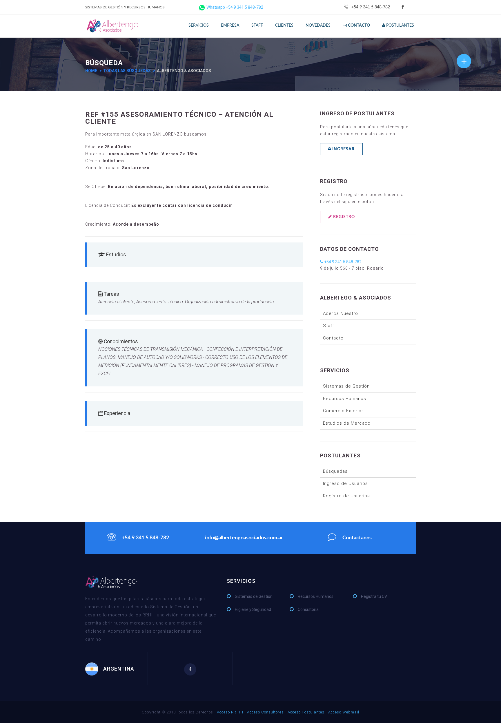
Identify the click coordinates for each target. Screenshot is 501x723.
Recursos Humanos (344, 398)
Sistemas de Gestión (346, 386)
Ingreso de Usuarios (345, 483)
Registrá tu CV (374, 596)
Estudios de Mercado (347, 423)
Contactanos (357, 538)
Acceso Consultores (265, 712)
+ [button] (464, 61)
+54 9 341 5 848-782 (370, 7)
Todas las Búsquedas (127, 70)
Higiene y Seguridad (253, 609)
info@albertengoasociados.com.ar (244, 538)
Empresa (230, 25)
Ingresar (343, 149)
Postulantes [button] (399, 25)
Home (91, 70)
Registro (343, 217)
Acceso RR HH (230, 712)
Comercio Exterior (343, 410)
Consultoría (308, 609)
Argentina (118, 669)
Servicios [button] (198, 25)
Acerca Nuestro (340, 313)
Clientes (284, 25)
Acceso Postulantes (306, 712)
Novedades (318, 25)
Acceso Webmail (343, 712)
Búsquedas (335, 471)
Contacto (333, 338)
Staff (257, 25)
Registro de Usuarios (346, 496)
